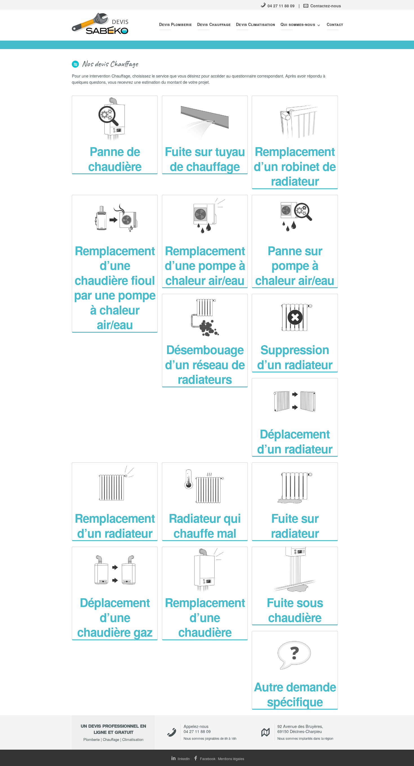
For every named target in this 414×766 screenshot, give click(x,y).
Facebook (207, 758)
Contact (335, 24)
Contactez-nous (325, 5)
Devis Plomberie (175, 24)
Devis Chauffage (214, 24)
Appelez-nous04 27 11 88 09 (197, 728)
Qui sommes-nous (298, 24)
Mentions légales (231, 758)
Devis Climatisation (255, 24)
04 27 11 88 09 (280, 5)
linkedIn (183, 758)
